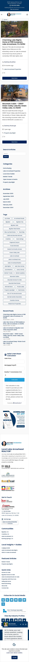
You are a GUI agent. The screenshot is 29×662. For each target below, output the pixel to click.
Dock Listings (19, 239)
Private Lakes (20, 286)
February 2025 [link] (7, 205)
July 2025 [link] (6, 199)
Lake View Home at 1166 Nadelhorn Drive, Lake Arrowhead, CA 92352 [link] (14, 323)
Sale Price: (8, 358)
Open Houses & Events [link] (10, 179)
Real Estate (21, 290)
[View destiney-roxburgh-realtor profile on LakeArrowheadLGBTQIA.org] (8, 488)
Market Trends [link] (7, 176)
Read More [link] (14, 78)
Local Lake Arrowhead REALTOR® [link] (13, 450)
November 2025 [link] (8, 193)
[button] (1, 14)
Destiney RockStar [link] (10, 62)
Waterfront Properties (14, 304)
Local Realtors (9, 269)
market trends (8, 273)
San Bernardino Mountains (14, 297)
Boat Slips (22, 232)
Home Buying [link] (7, 168)
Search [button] (6, 156)
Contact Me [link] (5, 588)
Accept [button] (14, 657)
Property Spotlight (9, 290)
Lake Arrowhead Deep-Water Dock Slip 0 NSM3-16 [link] (14, 342)
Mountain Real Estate (14, 283)
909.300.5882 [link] (15, 5)
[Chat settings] (21, 624)
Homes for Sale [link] (6, 572)
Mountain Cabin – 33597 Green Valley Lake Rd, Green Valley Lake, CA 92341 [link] (14, 106)
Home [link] (5, 19)
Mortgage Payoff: (10, 365)
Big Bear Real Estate (14, 228)
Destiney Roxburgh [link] (10, 126)
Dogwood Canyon (14, 242)
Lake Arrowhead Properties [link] (12, 69)
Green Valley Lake (14, 252)
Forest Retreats (14, 246)
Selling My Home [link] (6, 581)
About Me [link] (4, 586)
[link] (14, 14)
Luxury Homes (20, 269)
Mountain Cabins (14, 276)
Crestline (8, 239)
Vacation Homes (14, 300)
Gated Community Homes (14, 249)
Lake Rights (8, 266)
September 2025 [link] (8, 196)
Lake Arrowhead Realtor (14, 263)
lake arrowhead (14, 256)
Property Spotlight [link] (10, 133)
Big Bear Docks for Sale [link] (8, 574)
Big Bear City (19, 222)
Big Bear (8, 222)
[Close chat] (26, 624)
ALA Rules (7, 218)
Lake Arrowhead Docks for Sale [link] (10, 577)
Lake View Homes (19, 266)
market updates (20, 273)
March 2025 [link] (7, 202)
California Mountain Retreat (14, 235)
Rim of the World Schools (14, 293)
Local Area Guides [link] (9, 174)
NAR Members (9, 286)
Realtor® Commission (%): (13, 372)
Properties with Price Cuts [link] (9, 579)
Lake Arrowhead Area (14, 259)
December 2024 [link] (8, 207)
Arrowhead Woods (19, 218)
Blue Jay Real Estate (10, 232)
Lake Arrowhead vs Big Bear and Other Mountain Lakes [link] (13, 329)
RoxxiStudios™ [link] (18, 403)
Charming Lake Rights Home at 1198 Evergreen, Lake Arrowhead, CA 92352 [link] (13, 42)
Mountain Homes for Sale (15, 280)
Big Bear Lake (14, 225)
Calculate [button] (14, 380)
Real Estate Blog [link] (6, 583)
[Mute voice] (23, 624)
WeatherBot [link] (10, 523)
